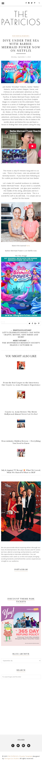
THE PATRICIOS (21, 18)
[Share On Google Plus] (35, 323)
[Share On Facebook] (32, 323)
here (28, 246)
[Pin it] (38, 323)
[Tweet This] (29, 323)
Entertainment (21, 36)
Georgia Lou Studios (11, 758)
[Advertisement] (21, 704)
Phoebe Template (25, 756)
